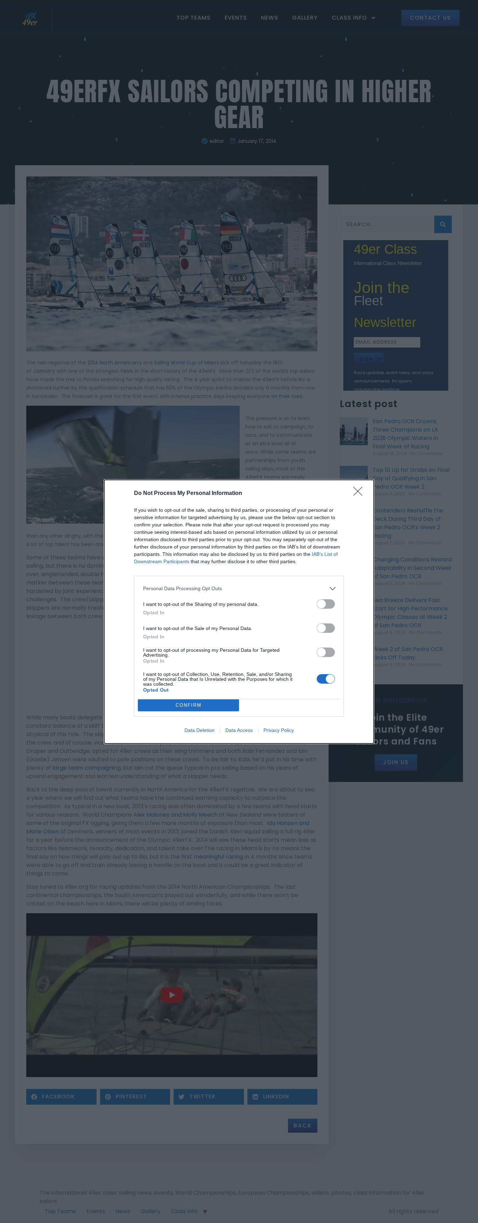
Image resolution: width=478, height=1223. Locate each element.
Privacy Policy (278, 730)
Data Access (239, 730)
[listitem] (239, 588)
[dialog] (239, 611)
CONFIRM (189, 705)
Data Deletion (199, 730)
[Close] (360, 493)
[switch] (326, 604)
